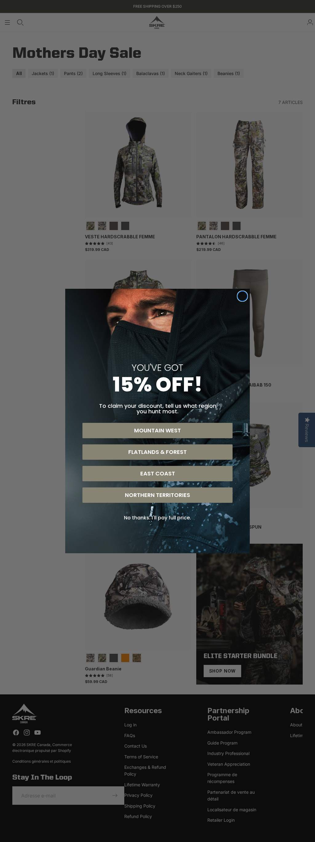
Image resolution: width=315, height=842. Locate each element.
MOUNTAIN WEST (157, 430)
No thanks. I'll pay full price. (157, 517)
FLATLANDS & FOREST (157, 452)
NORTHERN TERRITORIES (157, 495)
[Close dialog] (242, 296)
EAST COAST (157, 473)
